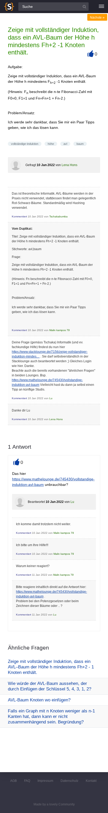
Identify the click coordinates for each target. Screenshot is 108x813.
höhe (51, 143)
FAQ (27, 781)
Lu (50, 398)
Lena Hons (69, 165)
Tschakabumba (58, 216)
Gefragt (30, 165)
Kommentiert (19, 216)
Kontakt (91, 781)
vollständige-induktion (24, 143)
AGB (13, 781)
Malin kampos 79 (59, 330)
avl (65, 143)
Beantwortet (36, 502)
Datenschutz (69, 781)
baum (80, 143)
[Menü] (101, 6)
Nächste (97, 17)
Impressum (45, 781)
